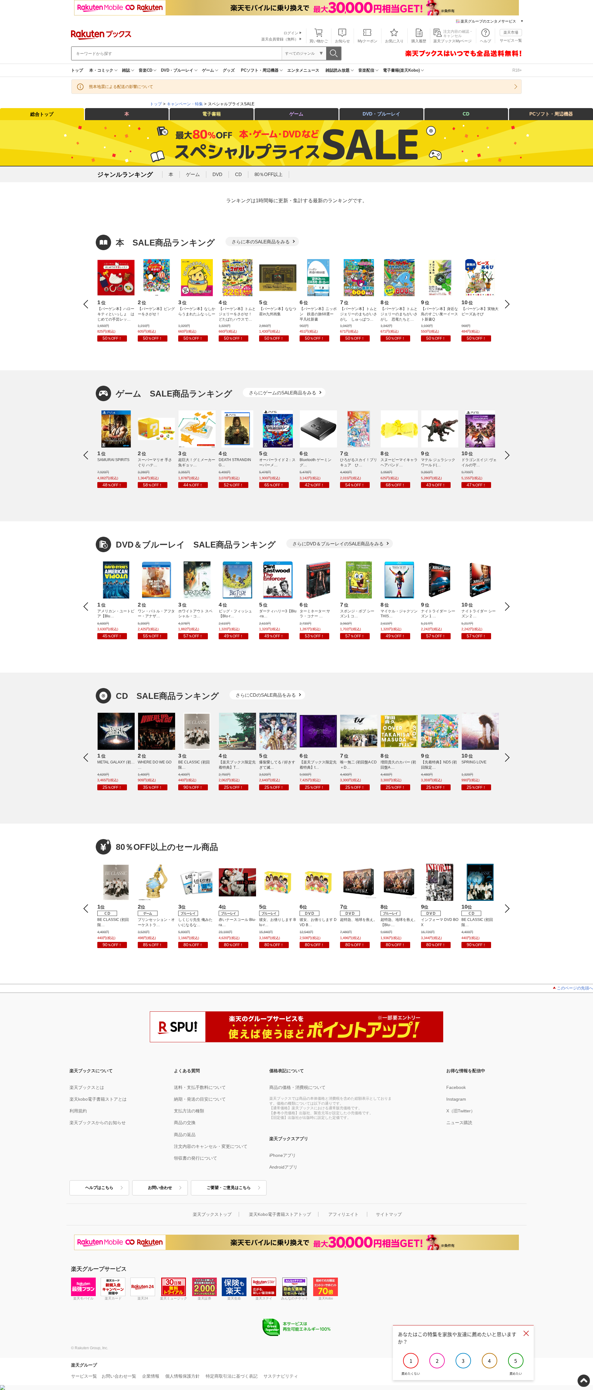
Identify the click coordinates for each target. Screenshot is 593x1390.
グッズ (229, 70)
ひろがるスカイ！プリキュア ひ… (358, 462)
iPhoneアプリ (282, 1155)
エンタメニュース (303, 70)
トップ (77, 70)
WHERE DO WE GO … (154, 765)
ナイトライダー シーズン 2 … (478, 614)
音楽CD (145, 70)
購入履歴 (418, 41)
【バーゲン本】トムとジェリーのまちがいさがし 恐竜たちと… (399, 314)
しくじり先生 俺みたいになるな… (195, 922)
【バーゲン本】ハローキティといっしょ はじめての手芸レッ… (115, 314)
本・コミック (101, 70)
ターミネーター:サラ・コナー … (315, 614)
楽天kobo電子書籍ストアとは (98, 1099)
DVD (217, 174)
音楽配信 (366, 70)
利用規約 (78, 1110)
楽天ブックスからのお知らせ (97, 1122)
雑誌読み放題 (338, 70)
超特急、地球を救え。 (358, 920)
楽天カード (113, 1298)
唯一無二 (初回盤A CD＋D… (358, 765)
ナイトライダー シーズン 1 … (438, 614)
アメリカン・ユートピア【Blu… (115, 614)
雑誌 (126, 70)
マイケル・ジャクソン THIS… (399, 614)
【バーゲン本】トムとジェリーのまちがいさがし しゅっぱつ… (358, 314)
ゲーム (208, 70)
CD (466, 113)
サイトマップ (389, 1214)
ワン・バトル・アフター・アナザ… (156, 614)
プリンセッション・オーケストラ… (156, 922)
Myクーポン (367, 41)
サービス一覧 (511, 40)
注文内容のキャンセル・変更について (210, 1146)
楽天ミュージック (173, 1298)
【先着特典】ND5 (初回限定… (439, 765)
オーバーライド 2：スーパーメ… (277, 462)
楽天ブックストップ (212, 1214)
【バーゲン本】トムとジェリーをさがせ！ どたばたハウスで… (237, 314)
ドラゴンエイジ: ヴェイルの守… (479, 462)
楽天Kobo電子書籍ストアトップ (280, 1214)
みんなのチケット (294, 1298)
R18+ (517, 70)
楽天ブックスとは (86, 1087)
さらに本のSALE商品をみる (261, 241)
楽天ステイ (263, 1298)
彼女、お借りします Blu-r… (277, 922)
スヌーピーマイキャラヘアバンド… (399, 462)
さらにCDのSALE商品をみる (266, 695)
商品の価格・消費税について (297, 1087)
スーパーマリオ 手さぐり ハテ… (155, 462)
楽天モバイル (83, 1298)
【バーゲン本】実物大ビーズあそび (479, 311)
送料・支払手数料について (200, 1087)
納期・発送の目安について (200, 1099)
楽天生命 (234, 1298)
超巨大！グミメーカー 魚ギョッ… (196, 462)
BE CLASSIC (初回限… (194, 765)
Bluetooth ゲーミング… (315, 462)
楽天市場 (510, 32)
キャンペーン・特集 (185, 104)
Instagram (456, 1099)
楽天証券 (204, 1298)
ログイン (291, 33)
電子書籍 (211, 113)
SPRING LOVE (473, 762)
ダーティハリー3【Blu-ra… (277, 614)
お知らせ (342, 41)
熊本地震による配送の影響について (121, 86)
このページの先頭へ (575, 988)
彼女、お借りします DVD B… (318, 922)
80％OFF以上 (268, 174)
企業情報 (150, 1376)
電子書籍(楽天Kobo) (401, 70)
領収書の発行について (195, 1158)
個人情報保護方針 (182, 1376)
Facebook (456, 1087)
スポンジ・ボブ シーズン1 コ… (357, 614)
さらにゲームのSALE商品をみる (282, 392)
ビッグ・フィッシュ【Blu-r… (235, 614)
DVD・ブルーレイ (177, 70)
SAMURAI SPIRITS (113, 460)
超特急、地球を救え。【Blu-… (399, 922)
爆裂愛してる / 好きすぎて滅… (277, 765)
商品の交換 (185, 1122)
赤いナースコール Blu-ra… (237, 922)
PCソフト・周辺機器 (260, 70)
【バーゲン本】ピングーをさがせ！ (156, 311)
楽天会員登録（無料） (279, 39)
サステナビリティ (280, 1376)
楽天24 (142, 1298)
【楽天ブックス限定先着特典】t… (318, 765)
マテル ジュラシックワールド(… (438, 462)
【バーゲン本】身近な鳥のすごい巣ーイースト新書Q (439, 314)
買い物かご (318, 41)
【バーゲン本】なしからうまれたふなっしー (196, 311)
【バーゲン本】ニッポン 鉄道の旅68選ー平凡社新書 (318, 314)
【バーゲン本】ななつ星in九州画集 (277, 311)
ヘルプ (485, 41)
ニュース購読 (459, 1122)
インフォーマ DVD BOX (439, 922)
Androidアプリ (283, 1167)
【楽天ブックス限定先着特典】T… (237, 765)
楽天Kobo (325, 1298)
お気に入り (394, 41)
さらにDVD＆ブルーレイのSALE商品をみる (338, 543)
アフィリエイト (343, 1214)
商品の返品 (185, 1134)
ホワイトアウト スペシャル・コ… (195, 614)
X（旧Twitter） (460, 1110)
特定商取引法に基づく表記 (232, 1376)
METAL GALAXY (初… (116, 762)
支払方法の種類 (189, 1110)
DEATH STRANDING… (235, 462)
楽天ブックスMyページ (452, 41)
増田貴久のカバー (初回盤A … (398, 765)
